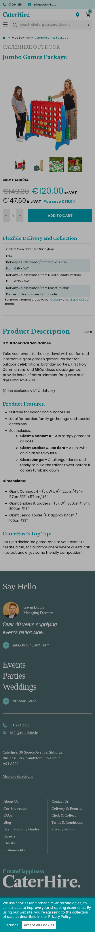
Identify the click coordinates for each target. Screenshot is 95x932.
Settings (11, 925)
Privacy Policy (59, 916)
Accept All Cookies (39, 925)
